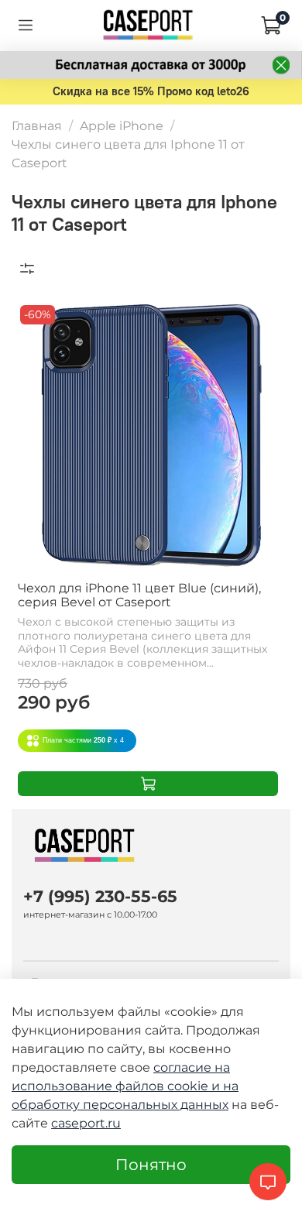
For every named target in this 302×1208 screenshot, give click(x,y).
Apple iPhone (121, 125)
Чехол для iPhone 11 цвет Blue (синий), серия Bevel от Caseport (139, 595)
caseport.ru (86, 1123)
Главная (37, 125)
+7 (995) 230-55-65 (100, 896)
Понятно (151, 1164)
